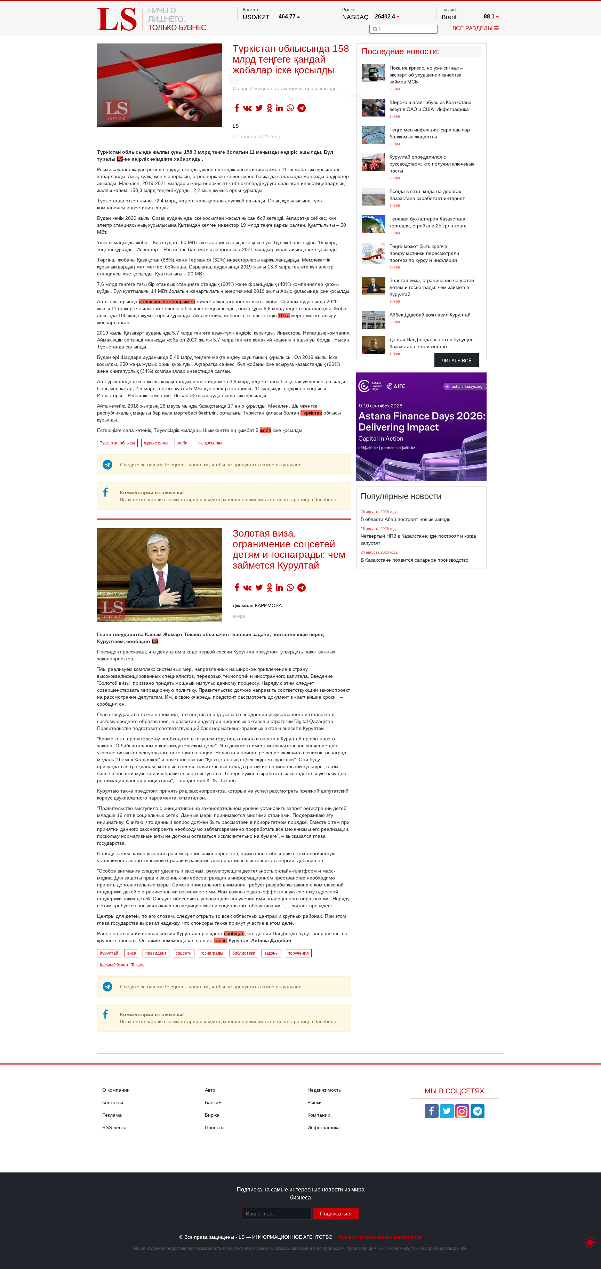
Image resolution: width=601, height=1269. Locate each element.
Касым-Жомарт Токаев (122, 965)
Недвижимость (324, 1090)
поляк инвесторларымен (167, 301)
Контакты (112, 1102)
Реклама (112, 1115)
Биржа (212, 1115)
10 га (284, 315)
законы (271, 953)
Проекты (214, 1127)
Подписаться (336, 1213)
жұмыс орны (156, 443)
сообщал (234, 933)
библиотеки (243, 953)
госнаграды (212, 953)
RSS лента (114, 1127)
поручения (298, 953)
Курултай (109, 953)
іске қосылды (209, 443)
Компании (318, 1115)
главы (220, 940)
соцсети (184, 953)
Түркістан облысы (117, 443)
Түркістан (311, 413)
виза (131, 953)
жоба (265, 430)
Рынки (314, 1102)
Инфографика (323, 1127)
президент (156, 953)
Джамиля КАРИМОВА (257, 605)
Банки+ (213, 1102)
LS (236, 126)
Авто (210, 1090)
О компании (116, 1090)
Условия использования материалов (380, 1237)
